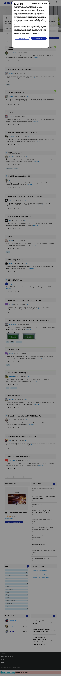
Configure (22, 38)
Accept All (39, 38)
